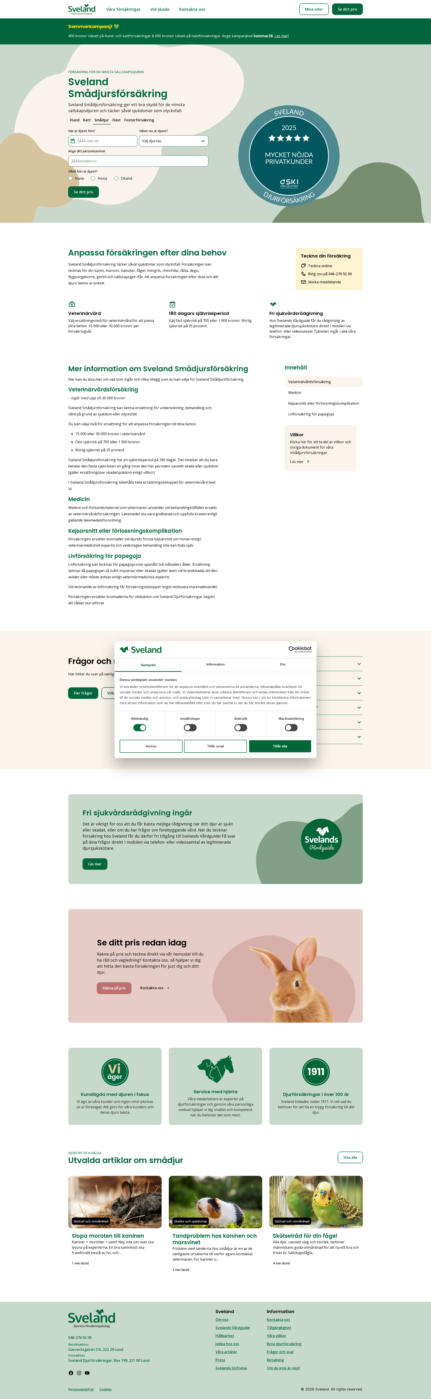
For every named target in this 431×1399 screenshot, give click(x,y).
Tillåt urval (215, 746)
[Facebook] (71, 1373)
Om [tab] (283, 664)
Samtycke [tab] (148, 665)
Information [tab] (215, 664)
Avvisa (151, 746)
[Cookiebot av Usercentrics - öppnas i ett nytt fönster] (292, 649)
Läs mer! (282, 35)
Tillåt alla (280, 746)
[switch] (190, 727)
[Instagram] (79, 1373)
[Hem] (81, 9)
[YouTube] (87, 1373)
